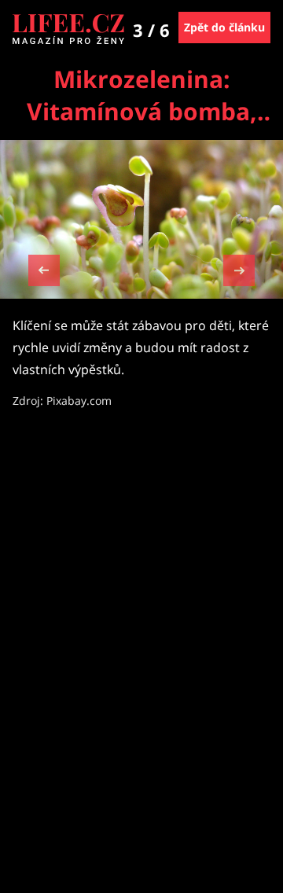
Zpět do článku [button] (224, 27)
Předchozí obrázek (44, 272)
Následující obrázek (239, 268)
